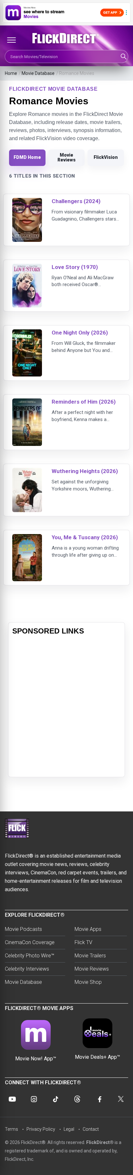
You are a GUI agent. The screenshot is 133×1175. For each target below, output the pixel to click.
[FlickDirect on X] (120, 1099)
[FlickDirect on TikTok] (55, 1099)
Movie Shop (88, 982)
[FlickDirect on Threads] (77, 1099)
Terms (11, 1129)
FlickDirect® (100, 1142)
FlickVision (106, 157)
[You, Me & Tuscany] (27, 538)
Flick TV (83, 942)
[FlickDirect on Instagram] (33, 1099)
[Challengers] (27, 202)
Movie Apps (88, 929)
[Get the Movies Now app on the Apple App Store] (66, 13)
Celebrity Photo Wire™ (29, 956)
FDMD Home (27, 157)
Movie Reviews (66, 157)
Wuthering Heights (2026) (85, 471)
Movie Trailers (90, 956)
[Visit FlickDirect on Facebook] (99, 1099)
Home (11, 73)
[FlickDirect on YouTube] (12, 1099)
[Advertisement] (66, 706)
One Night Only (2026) (80, 332)
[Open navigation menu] (11, 40)
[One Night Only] (27, 333)
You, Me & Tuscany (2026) (85, 537)
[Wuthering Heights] (27, 472)
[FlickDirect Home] (66, 38)
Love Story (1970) (75, 267)
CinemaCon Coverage (30, 942)
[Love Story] (27, 268)
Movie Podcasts (23, 929)
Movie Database (38, 73)
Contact (91, 1129)
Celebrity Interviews (27, 969)
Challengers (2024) (76, 201)
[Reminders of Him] (27, 402)
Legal (69, 1129)
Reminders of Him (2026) (84, 401)
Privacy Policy (40, 1129)
